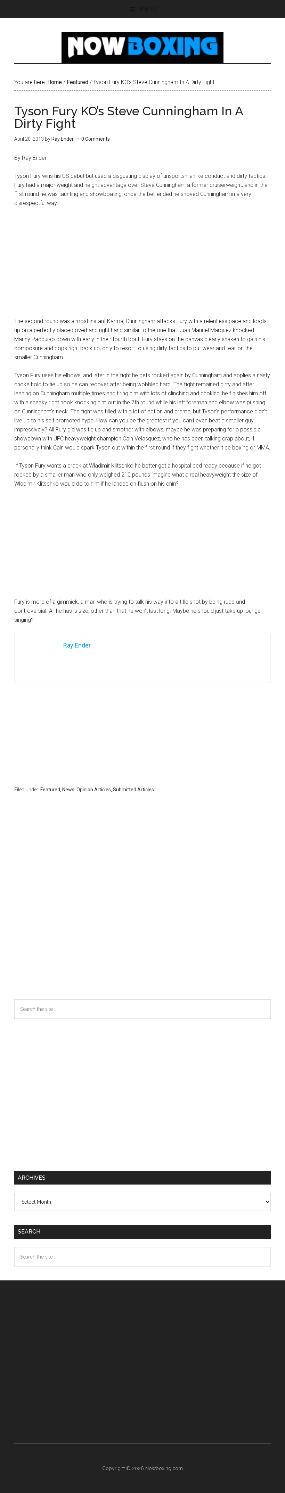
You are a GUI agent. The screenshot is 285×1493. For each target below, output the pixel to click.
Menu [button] (148, 9)
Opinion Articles (93, 789)
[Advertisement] (142, 265)
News (68, 789)
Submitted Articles (133, 789)
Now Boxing (142, 47)
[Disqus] (142, 910)
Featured (50, 789)
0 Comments (95, 139)
